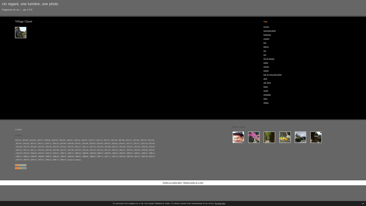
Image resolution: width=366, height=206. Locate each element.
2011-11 (33, 150)
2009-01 (144, 153)
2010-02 (48, 153)
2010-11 (122, 150)
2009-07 (100, 153)
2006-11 (56, 160)
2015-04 (151, 140)
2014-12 (41, 143)
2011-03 (93, 150)
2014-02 (115, 143)
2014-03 (107, 143)
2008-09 (33, 157)
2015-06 (136, 140)
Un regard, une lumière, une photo (30, 4)
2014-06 (85, 143)
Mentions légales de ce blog (193, 183)
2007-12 (100, 157)
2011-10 (41, 150)
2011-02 (100, 150)
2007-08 (130, 157)
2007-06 (144, 157)
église (265, 99)
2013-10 (144, 143)
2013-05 (41, 147)
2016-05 (55, 140)
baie (264, 43)
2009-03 (130, 153)
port (264, 55)
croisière (266, 39)
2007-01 (41, 160)
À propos (18, 129)
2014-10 (55, 143)
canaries (266, 67)
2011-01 (107, 150)
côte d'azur (267, 83)
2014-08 (70, 143)
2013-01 (70, 147)
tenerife (265, 71)
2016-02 (77, 140)
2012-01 (19, 150)
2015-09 (114, 140)
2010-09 (137, 150)
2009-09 (85, 153)
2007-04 (19, 160)
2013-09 (151, 143)
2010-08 (144, 150)
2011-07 (63, 150)
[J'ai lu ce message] (363, 203)
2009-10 (78, 153)
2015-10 (106, 140)
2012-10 (93, 147)
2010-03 (41, 153)
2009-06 (107, 153)
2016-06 (47, 140)
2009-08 (93, 153)
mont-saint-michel (269, 31)
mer (264, 51)
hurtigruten (267, 35)
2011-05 (78, 150)
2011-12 (26, 150)
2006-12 (48, 160)
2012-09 (100, 147)
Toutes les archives (74, 160)
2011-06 (70, 150)
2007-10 (115, 157)
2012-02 (152, 147)
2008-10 (26, 157)
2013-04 (48, 147)
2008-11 (19, 157)
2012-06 (122, 147)
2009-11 (70, 153)
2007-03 (26, 160)
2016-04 (62, 140)
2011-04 (85, 150)
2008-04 (70, 157)
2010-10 (130, 150)
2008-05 (63, 157)
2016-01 (84, 140)
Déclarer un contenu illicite (172, 183)
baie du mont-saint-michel (272, 75)
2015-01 (33, 143)
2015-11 (99, 140)
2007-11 (107, 157)
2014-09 (63, 143)
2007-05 (152, 157)
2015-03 (18, 143)
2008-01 (93, 157)
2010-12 (115, 150)
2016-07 (40, 140)
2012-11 (85, 147)
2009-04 (122, 153)
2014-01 (122, 143)
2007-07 (137, 157)
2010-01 (56, 153)
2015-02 (26, 143)
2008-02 (85, 157)
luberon (266, 47)
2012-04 (137, 147)
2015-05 (143, 140)
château (265, 103)
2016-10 (18, 140)
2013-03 (56, 147)
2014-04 (100, 143)
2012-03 (144, 147)
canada (265, 91)
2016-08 (32, 140)
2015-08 (121, 140)
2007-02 (33, 160)
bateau (265, 87)
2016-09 (25, 140)
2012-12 (78, 147)
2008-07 (48, 157)
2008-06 (56, 157)
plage (265, 79)
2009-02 (137, 153)
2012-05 (130, 147)
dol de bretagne (268, 59)
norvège (266, 27)
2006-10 (63, 160)
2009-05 (115, 153)
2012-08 (107, 147)
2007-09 (122, 157)
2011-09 (48, 150)
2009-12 (63, 153)
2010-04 (33, 153)
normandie (267, 95)
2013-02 (63, 147)
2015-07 (129, 140)
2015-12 (92, 140)
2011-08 (56, 150)
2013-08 (19, 147)
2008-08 (41, 157)
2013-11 (137, 143)
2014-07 (77, 143)
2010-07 (152, 150)
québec (265, 63)
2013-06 (33, 147)
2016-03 (69, 140)
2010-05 (26, 153)
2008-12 (152, 153)
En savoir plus (220, 203)
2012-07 (115, 147)
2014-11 (48, 143)
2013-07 (26, 147)
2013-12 (129, 143)
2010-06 (19, 153)
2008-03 (78, 157)
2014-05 (92, 143)
